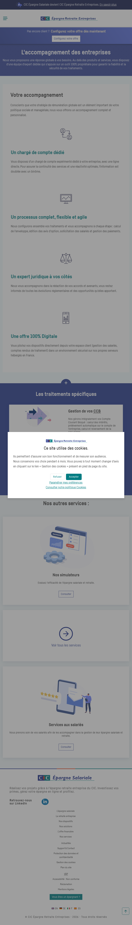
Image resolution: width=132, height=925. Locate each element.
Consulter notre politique (66, 487)
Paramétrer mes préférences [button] (65, 482)
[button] (74, 477)
